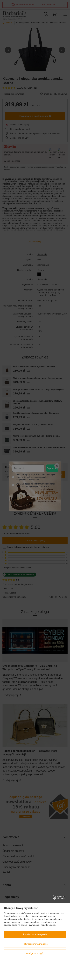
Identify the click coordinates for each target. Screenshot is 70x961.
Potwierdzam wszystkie (35, 934)
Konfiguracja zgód (35, 953)
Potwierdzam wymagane (35, 944)
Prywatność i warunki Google (41, 925)
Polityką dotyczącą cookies (17, 916)
